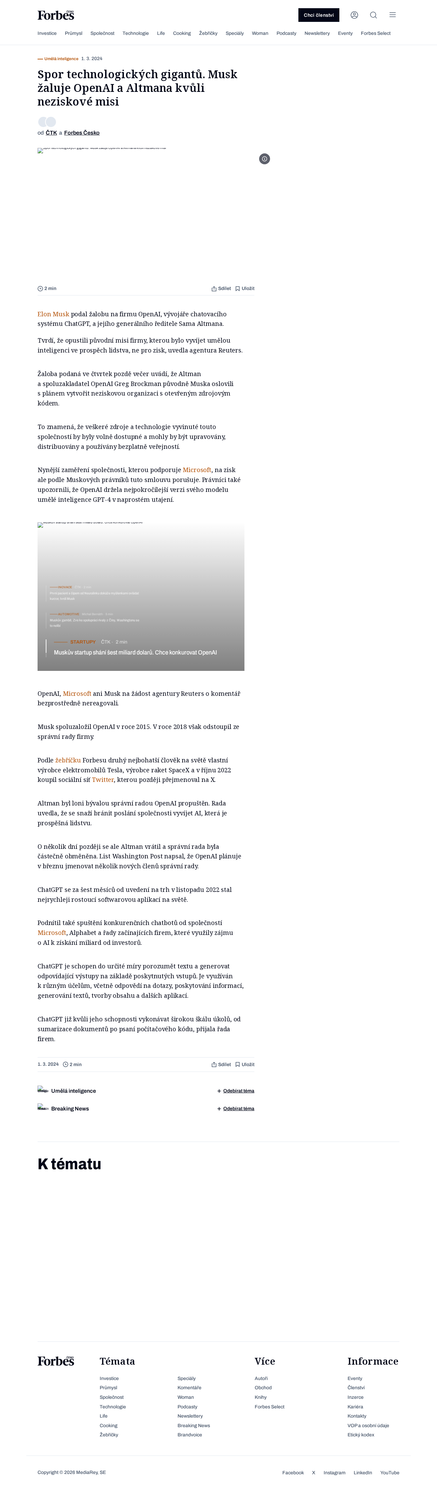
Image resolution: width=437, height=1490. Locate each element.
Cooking (182, 33)
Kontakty (357, 1416)
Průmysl (73, 33)
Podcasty (286, 33)
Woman (260, 33)
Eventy (345, 33)
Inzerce (356, 1397)
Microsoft (197, 470)
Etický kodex (361, 1434)
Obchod (263, 1387)
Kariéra (355, 1406)
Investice (47, 33)
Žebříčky (208, 33)
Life (161, 33)
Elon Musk (53, 314)
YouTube (389, 1472)
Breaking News (194, 1425)
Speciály (235, 33)
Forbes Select (376, 33)
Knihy (261, 1397)
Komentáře (189, 1387)
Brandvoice (190, 1434)
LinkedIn (363, 1472)
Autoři (261, 1378)
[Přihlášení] (354, 15)
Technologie (136, 33)
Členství (356, 1387)
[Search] (373, 15)
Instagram (335, 1472)
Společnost (102, 33)
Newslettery (317, 33)
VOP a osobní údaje (368, 1425)
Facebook (293, 1472)
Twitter (103, 779)
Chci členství (319, 15)
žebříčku (68, 760)
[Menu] (392, 15)
